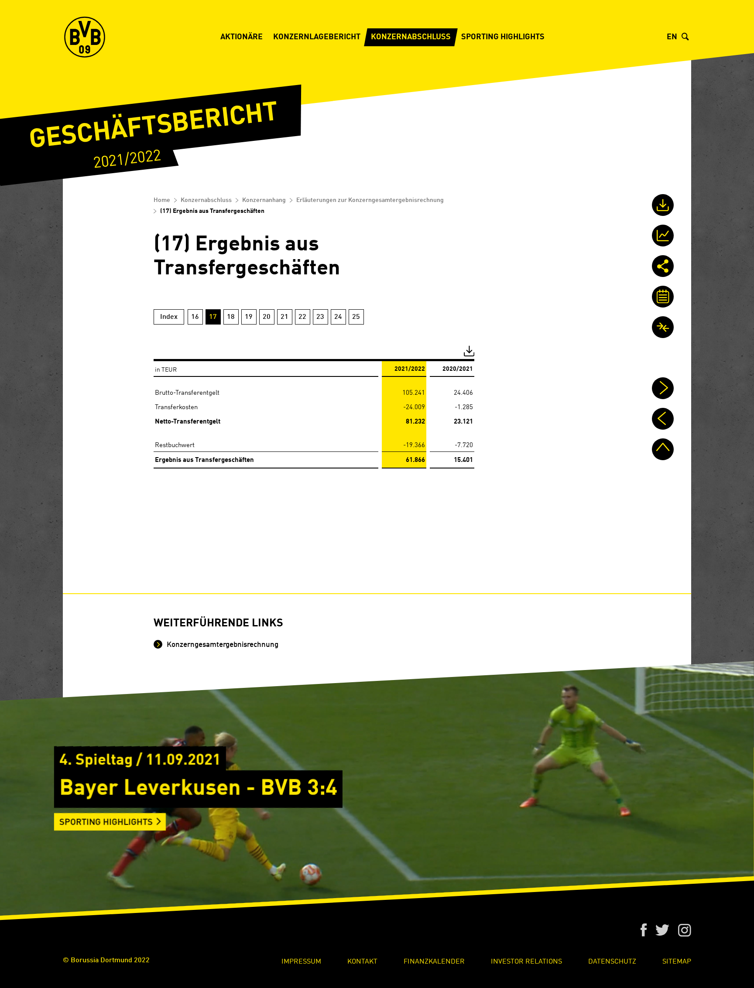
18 (231, 317)
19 (249, 317)
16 (195, 317)
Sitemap (676, 960)
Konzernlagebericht (316, 37)
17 (213, 317)
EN (672, 37)
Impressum (301, 960)
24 (338, 317)
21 (284, 317)
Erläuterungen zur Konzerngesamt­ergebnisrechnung (370, 200)
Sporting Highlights (503, 37)
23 (320, 317)
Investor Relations (526, 960)
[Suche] (686, 36)
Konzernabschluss (411, 37)
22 (302, 317)
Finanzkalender (434, 960)
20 (267, 317)
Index (169, 317)
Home (162, 200)
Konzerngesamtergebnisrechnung (221, 645)
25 (356, 317)
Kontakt (362, 960)
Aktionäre (241, 37)
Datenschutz (612, 960)
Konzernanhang (264, 200)
